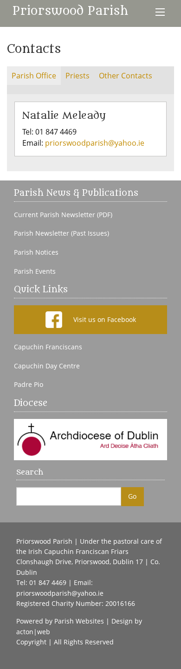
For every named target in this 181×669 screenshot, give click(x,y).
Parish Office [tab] (34, 76)
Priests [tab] (77, 76)
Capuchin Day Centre (47, 366)
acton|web (33, 631)
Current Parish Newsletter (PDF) (63, 215)
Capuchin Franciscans (48, 347)
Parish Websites (79, 621)
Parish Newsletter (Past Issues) (61, 233)
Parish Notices (36, 252)
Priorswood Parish (70, 11)
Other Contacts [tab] (125, 76)
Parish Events (35, 271)
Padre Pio (28, 384)
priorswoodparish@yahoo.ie (94, 143)
